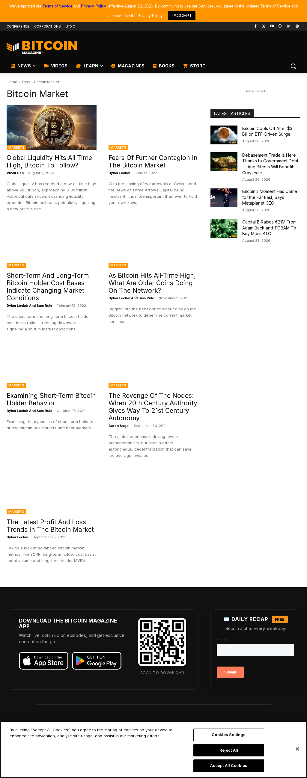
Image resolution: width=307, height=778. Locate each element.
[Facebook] (255, 26)
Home (12, 82)
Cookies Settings (229, 734)
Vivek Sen (15, 173)
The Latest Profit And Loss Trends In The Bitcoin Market (50, 525)
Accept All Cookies (228, 765)
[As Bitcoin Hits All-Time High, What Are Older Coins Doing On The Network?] (153, 245)
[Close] (297, 749)
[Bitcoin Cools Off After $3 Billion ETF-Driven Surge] (223, 135)
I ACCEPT (181, 15)
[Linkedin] (288, 26)
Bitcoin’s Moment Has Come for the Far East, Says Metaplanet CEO (269, 197)
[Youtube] (272, 26)
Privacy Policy (93, 6)
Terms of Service (57, 6)
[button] (293, 66)
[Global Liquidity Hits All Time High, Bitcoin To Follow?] (52, 127)
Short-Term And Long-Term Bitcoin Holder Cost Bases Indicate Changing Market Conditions (48, 287)
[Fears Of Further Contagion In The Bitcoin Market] (153, 127)
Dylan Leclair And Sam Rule (29, 305)
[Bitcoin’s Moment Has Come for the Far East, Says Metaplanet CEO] (223, 197)
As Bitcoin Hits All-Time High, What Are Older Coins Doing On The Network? (152, 283)
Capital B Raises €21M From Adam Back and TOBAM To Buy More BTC (269, 227)
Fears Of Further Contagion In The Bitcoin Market (153, 161)
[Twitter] (263, 26)
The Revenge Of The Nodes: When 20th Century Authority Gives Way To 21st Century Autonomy (153, 407)
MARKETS (16, 147)
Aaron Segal (119, 426)
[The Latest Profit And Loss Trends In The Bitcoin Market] (52, 491)
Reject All (228, 750)
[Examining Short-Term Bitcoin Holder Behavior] (52, 365)
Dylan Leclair (119, 173)
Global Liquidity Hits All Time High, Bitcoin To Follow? (49, 161)
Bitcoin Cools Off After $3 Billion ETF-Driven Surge (267, 131)
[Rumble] (280, 26)
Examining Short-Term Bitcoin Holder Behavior (51, 399)
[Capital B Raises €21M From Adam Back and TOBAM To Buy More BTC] (223, 228)
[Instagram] (297, 26)
